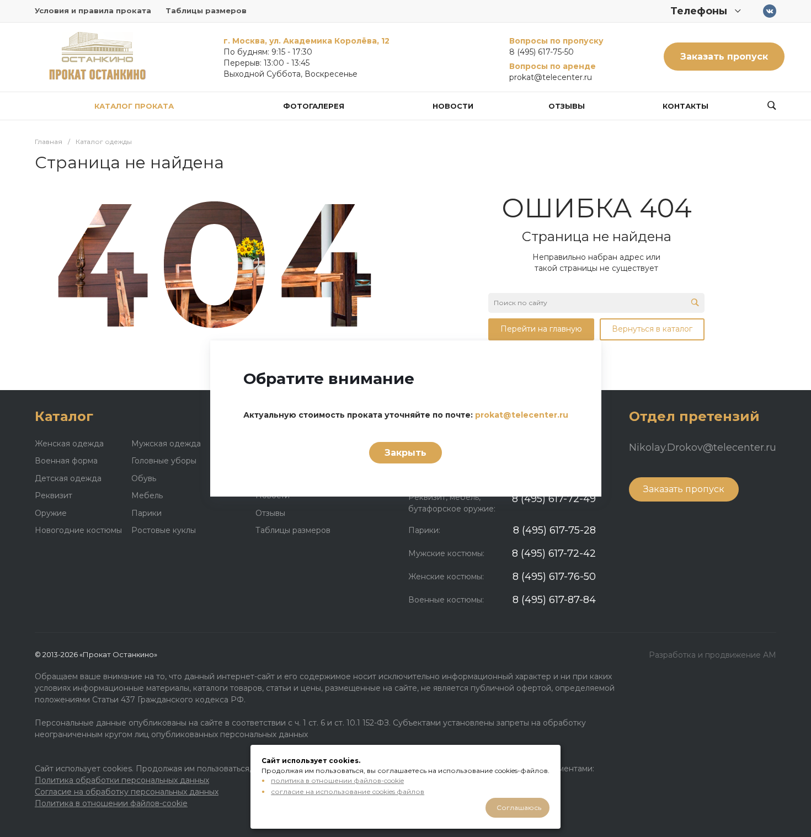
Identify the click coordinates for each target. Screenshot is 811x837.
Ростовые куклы (163, 530)
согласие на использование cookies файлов (347, 791)
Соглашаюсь (519, 807)
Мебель (147, 495)
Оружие (51, 513)
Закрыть (405, 452)
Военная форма (66, 461)
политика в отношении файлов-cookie (337, 780)
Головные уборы (163, 461)
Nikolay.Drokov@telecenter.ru (702, 447)
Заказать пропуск (724, 56)
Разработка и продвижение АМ (712, 655)
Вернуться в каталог (652, 329)
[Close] (579, 357)
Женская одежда (69, 444)
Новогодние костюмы (78, 530)
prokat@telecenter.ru (550, 77)
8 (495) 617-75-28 (554, 530)
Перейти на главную (541, 329)
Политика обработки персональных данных (122, 780)
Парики (146, 513)
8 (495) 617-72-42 (554, 553)
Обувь (143, 478)
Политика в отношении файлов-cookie (111, 803)
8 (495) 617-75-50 (541, 52)
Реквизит (53, 495)
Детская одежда (68, 478)
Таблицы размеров (206, 10)
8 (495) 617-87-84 (554, 600)
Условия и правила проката (93, 10)
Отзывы (270, 513)
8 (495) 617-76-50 (554, 577)
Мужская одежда (166, 444)
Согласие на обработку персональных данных (126, 792)
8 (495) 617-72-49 (554, 499)
